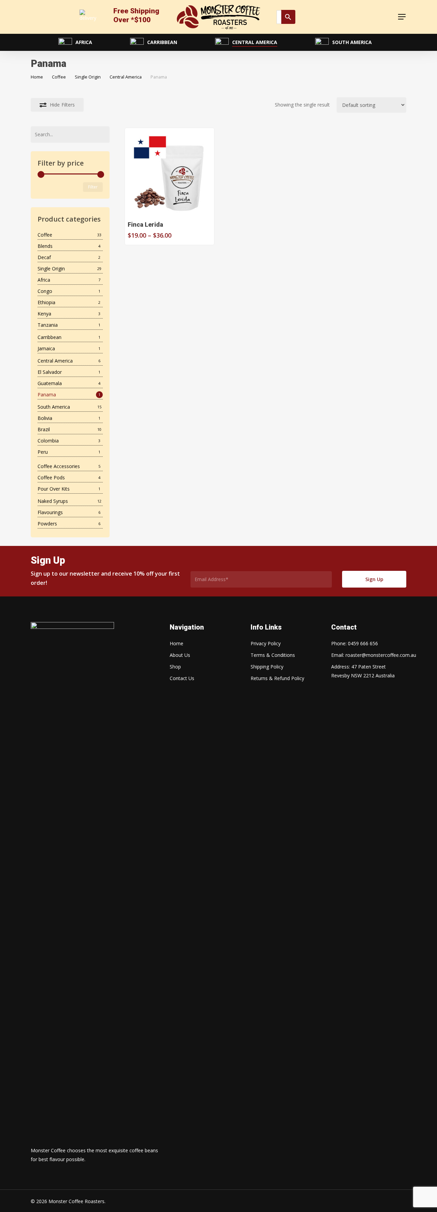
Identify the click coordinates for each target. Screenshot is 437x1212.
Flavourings (50, 512)
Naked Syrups (53, 501)
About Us (180, 655)
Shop (175, 666)
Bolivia (45, 418)
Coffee (59, 77)
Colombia (48, 440)
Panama (47, 394)
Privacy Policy (266, 643)
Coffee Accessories (59, 466)
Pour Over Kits (54, 488)
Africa (44, 280)
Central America (126, 77)
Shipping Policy (267, 666)
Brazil (44, 429)
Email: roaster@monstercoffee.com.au (368, 655)
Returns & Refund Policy (277, 678)
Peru (43, 452)
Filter (93, 187)
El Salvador (50, 372)
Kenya (44, 313)
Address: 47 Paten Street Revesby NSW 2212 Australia (363, 671)
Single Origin (88, 77)
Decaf (44, 257)
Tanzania (48, 325)
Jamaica (46, 348)
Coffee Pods (51, 477)
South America (54, 407)
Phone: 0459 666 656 (354, 643)
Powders (47, 523)
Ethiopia (46, 302)
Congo (45, 291)
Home (37, 77)
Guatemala (50, 383)
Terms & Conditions (273, 655)
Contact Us (182, 678)
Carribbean (49, 337)
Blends (45, 246)
